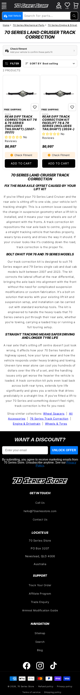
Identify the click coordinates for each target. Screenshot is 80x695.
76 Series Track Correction (49, 418)
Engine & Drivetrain (26, 423)
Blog (40, 650)
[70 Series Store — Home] (40, 480)
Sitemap (40, 633)
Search (40, 641)
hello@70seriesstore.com (40, 511)
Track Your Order (40, 585)
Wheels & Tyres (56, 423)
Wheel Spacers (54, 413)
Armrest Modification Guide (40, 610)
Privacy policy (64, 686)
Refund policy (45, 686)
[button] (4, 5)
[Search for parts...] (74, 16)
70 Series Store (25, 686)
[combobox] (50, 16)
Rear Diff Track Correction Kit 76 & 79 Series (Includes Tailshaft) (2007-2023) (21, 124)
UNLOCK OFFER (64, 450)
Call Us (39, 502)
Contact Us (40, 519)
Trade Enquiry (40, 602)
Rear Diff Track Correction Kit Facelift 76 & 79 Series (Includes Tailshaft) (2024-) (58, 123)
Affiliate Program (40, 593)
